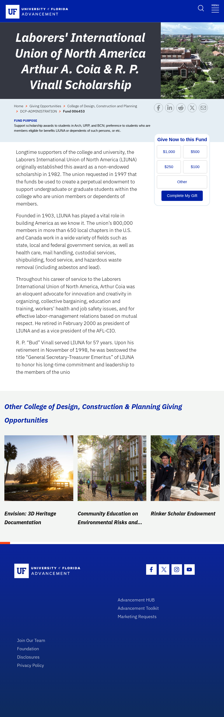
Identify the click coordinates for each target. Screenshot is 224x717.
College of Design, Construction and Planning (102, 106)
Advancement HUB (136, 600)
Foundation (28, 649)
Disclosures (28, 657)
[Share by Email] (204, 110)
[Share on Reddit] (181, 110)
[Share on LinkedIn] (170, 110)
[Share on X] (193, 110)
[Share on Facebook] (159, 110)
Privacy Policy (30, 665)
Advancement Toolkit (138, 608)
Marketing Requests (137, 616)
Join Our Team (31, 640)
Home (18, 106)
